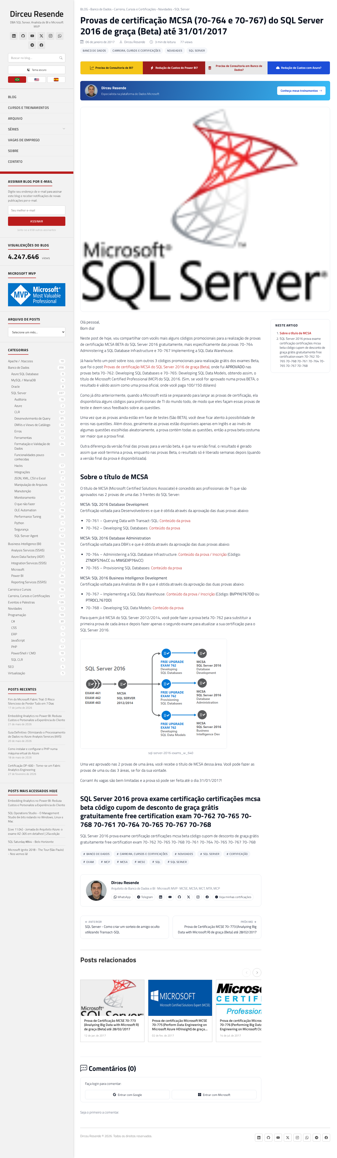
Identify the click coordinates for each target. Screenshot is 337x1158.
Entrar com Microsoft (216, 1094)
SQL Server (182, 9)
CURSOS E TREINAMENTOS (28, 107)
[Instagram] (50, 36)
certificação (238, 854)
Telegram (147, 897)
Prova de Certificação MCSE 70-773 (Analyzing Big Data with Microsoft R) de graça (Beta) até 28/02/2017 (217, 927)
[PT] (17, 79)
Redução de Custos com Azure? (301, 67)
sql (157, 862)
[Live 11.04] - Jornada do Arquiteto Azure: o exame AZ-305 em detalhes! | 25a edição (35, 831)
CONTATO (15, 161)
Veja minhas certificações (235, 897)
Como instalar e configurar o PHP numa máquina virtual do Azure (32, 750)
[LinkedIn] (14, 36)
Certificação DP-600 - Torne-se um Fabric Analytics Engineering (34, 767)
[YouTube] (32, 36)
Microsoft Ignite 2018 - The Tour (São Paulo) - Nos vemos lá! (36, 851)
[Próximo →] (257, 972)
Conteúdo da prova (175, 521)
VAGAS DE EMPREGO (24, 140)
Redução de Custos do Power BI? (176, 67)
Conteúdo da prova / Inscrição (202, 554)
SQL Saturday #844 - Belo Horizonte (31, 841)
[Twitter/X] (41, 36)
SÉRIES (13, 129)
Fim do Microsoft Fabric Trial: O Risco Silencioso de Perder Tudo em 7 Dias (31, 701)
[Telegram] (32, 45)
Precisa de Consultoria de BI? (114, 67)
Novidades (165, 9)
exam (90, 862)
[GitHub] (23, 36)
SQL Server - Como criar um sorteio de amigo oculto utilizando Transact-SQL (122, 927)
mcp (106, 862)
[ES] (56, 79)
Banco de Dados (101, 9)
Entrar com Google (130, 1094)
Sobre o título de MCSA (295, 333)
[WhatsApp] (60, 36)
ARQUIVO (15, 118)
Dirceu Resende (37, 13)
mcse (141, 862)
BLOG (12, 96)
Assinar (36, 221)
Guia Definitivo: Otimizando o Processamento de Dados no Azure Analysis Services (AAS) (36, 734)
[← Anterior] (246, 972)
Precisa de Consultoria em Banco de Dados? (239, 68)
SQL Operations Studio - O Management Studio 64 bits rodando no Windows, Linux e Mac (35, 817)
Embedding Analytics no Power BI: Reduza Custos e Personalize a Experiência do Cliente (36, 717)
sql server (178, 862)
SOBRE (13, 150)
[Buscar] (60, 57)
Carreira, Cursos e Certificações (135, 9)
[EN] (37, 79)
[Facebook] (41, 45)
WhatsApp (124, 897)
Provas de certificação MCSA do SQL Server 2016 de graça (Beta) (156, 367)
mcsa (123, 862)
